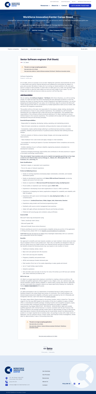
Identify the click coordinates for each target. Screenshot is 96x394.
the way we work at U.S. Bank (35, 233)
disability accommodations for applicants (53, 231)
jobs (24, 49)
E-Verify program (50, 296)
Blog (74, 1)
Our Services (54, 1)
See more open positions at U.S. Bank (48, 336)
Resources (45, 378)
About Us (45, 381)
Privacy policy (45, 352)
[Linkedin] (74, 383)
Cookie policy (52, 352)
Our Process (65, 1)
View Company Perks (57, 30)
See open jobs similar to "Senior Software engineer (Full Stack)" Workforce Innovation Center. (47, 71)
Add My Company (38, 30)
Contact (64, 5)
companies (13, 49)
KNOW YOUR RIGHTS (31, 286)
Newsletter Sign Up (84, 1)
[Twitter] (79, 383)
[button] (80, 5)
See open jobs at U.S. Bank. (31, 69)
